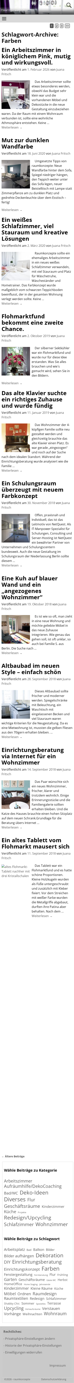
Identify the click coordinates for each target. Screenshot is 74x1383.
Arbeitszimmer (18, 1180)
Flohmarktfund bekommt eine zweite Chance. (32, 322)
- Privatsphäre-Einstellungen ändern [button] (29, 1339)
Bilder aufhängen (19, 1255)
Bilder (50, 1250)
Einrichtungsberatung (37, 1262)
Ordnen (24, 1293)
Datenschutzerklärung (53, 1379)
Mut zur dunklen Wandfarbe (25, 143)
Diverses (15, 1199)
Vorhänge (12, 1313)
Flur (31, 1199)
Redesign (37, 1298)
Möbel (10, 1293)
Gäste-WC (51, 1280)
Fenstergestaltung (18, 1274)
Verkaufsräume (32, 1309)
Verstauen (51, 1308)
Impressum (58, 1365)
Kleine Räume (42, 1288)
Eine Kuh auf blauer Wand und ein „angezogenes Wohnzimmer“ (30, 587)
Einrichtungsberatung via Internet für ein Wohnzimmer (33, 756)
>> (67, 26)
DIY (7, 1262)
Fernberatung (41, 1275)
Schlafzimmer (19, 1224)
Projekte (22, 1212)
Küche (10, 1211)
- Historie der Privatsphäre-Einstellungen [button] (32, 1345)
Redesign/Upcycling (27, 1217)
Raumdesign (45, 1293)
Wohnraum (55, 1314)
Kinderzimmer (53, 1206)
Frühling (62, 1274)
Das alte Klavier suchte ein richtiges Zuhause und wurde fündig (34, 399)
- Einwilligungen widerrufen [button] (22, 1352)
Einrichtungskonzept (22, 1269)
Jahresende (44, 1284)
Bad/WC (11, 1193)
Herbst (63, 1280)
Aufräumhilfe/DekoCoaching (32, 1186)
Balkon (38, 1249)
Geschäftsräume (22, 1206)
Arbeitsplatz (14, 1249)
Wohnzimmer (51, 1224)
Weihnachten (32, 1314)
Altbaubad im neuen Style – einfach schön (31, 669)
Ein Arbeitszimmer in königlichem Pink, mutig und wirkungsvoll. (36, 56)
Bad (29, 1249)
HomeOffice (13, 1284)
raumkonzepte (21, 1379)
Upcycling (14, 1308)
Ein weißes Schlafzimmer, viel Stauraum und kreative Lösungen (35, 229)
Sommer (27, 1303)
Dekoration (49, 1255)
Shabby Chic (12, 1303)
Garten (10, 1279)
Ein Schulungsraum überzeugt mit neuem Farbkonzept (32, 489)
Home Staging (31, 1284)
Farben (51, 1268)
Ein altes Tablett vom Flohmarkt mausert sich (36, 843)
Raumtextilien (16, 1298)
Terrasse (54, 1303)
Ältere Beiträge (13, 1156)
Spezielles (41, 1304)
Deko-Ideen (34, 1192)
